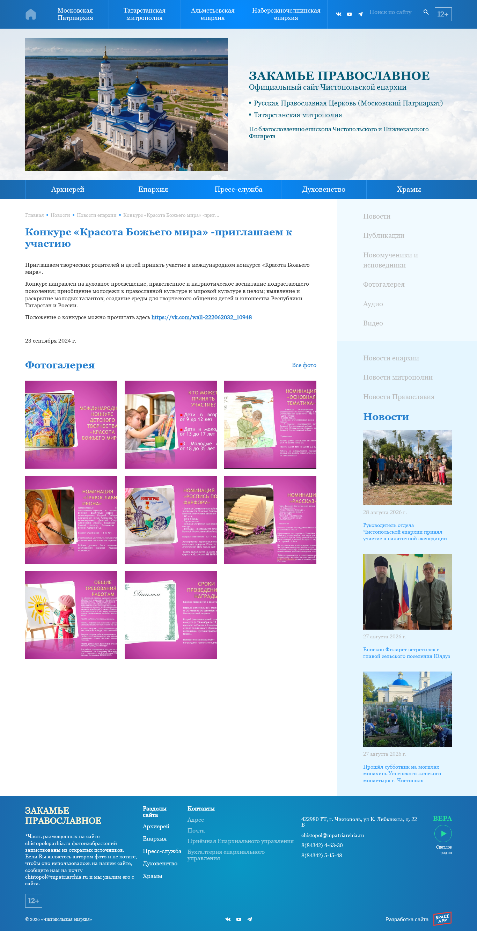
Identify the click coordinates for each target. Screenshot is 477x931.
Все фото (304, 365)
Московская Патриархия (75, 14)
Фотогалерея (384, 284)
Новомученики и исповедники (390, 260)
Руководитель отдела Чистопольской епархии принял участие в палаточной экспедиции (405, 532)
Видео (373, 323)
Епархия (153, 189)
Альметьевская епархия (213, 14)
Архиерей (68, 189)
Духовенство (323, 189)
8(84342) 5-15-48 (321, 855)
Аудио (373, 304)
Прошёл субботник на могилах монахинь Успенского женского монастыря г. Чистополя (402, 773)
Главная (34, 215)
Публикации (383, 235)
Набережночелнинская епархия (286, 14)
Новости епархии (97, 215)
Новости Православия (399, 397)
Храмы (409, 189)
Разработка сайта (407, 919)
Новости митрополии (398, 377)
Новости (60, 215)
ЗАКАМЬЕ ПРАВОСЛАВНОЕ (339, 76)
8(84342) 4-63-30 (322, 845)
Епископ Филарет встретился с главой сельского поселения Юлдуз (406, 652)
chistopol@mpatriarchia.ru (332, 835)
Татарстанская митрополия (145, 14)
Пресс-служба (238, 189)
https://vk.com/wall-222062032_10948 (202, 317)
